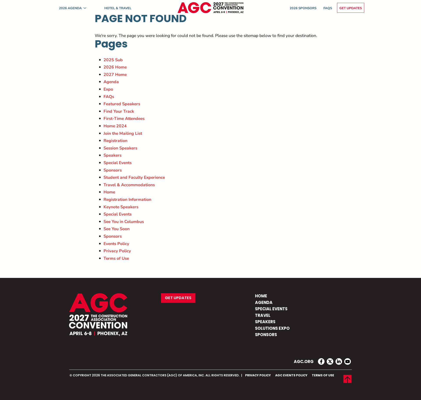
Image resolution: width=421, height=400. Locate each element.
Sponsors (112, 170)
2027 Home (115, 74)
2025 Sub (113, 59)
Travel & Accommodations (129, 184)
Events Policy (116, 243)
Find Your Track (118, 111)
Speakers (112, 155)
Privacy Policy (117, 250)
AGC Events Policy (291, 375)
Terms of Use (116, 258)
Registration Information (127, 199)
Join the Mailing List (122, 133)
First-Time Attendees (123, 118)
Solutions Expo (272, 328)
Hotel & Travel (117, 8)
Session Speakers (120, 148)
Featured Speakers (121, 103)
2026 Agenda (70, 8)
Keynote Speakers (120, 206)
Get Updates (350, 8)
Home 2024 (115, 125)
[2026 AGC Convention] (210, 7)
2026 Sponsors (303, 8)
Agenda (111, 81)
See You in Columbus (123, 221)
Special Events (117, 162)
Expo (108, 89)
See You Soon (116, 228)
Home (109, 192)
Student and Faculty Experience (134, 177)
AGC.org (304, 362)
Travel (262, 315)
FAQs (327, 8)
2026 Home (115, 67)
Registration (115, 140)
